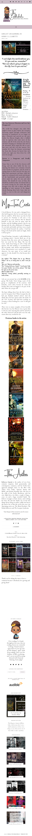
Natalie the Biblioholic (14, 834)
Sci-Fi (16, 519)
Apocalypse (25, 518)
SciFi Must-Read (22, 519)
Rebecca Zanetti (10, 519)
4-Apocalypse (7, 518)
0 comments (16, 526)
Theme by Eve (24, 834)
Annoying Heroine (16, 518)
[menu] (2, 2)
